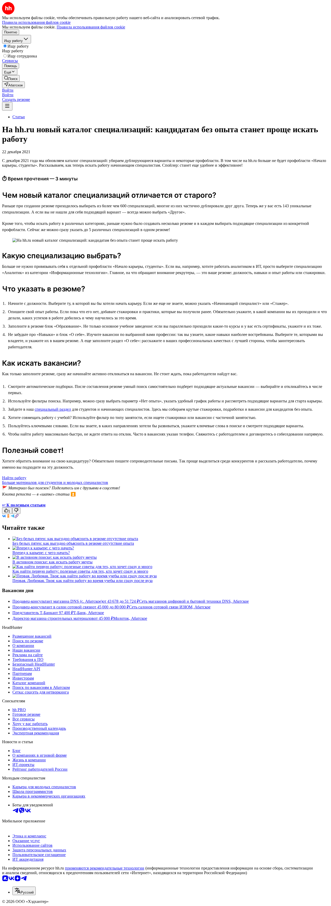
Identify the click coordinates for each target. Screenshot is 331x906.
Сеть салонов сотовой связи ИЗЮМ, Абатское (169, 607)
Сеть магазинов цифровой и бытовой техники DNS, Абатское (194, 601)
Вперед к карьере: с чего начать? (41, 552)
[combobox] (24, 891)
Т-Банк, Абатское (88, 612)
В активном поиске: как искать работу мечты (52, 562)
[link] (11, 78)
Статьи (18, 117)
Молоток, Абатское (130, 618)
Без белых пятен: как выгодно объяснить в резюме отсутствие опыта (73, 543)
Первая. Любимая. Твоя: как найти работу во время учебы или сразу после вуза (82, 580)
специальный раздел (53, 409)
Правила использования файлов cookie (91, 27)
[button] (7, 90)
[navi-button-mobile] (7, 106)
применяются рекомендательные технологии (104, 868)
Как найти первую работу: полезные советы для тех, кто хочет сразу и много (80, 571)
